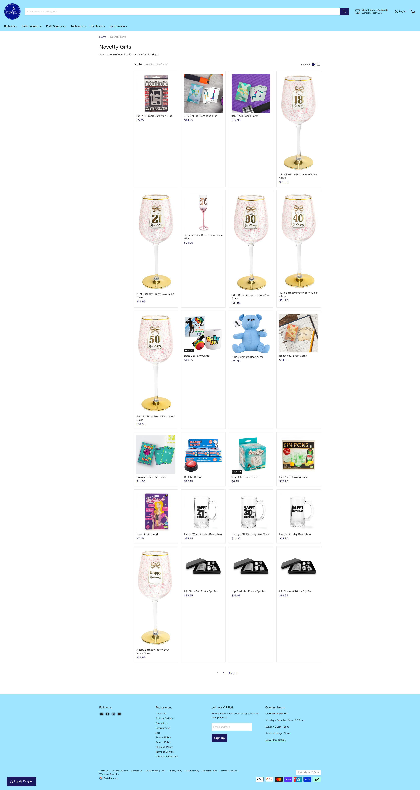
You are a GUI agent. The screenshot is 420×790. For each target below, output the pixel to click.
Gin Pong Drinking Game (293, 477)
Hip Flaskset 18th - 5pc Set (295, 591)
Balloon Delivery (165, 718)
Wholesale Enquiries (167, 756)
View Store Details (275, 740)
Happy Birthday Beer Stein (295, 534)
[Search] (344, 11)
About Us (161, 713)
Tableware (77, 26)
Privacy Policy (163, 737)
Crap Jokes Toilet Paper (245, 477)
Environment (163, 728)
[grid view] (314, 64)
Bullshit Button (193, 477)
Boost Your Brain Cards (293, 356)
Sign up (219, 738)
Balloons (9, 26)
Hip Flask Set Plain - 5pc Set (248, 591)
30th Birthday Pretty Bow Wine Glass (250, 296)
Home (102, 36)
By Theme (97, 26)
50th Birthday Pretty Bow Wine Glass (155, 418)
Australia (307, 772)
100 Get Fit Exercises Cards (200, 116)
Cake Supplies (31, 26)
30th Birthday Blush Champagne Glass (203, 236)
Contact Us (162, 723)
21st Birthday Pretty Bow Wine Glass (155, 295)
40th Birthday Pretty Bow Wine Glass (298, 294)
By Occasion (117, 26)
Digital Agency (110, 778)
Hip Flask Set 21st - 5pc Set (201, 591)
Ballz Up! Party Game (196, 356)
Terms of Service (165, 751)
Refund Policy (163, 742)
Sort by (138, 64)
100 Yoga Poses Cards (245, 116)
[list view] (318, 64)
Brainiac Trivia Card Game (151, 477)
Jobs (158, 732)
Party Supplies (55, 26)
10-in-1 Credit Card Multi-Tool (154, 116)
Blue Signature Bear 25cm (247, 357)
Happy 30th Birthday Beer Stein (251, 534)
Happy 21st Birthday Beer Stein (203, 534)
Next (232, 673)
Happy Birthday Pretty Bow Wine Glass (152, 651)
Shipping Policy (164, 747)
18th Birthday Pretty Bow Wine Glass (298, 176)
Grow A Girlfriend (147, 534)
